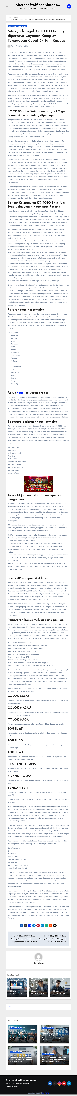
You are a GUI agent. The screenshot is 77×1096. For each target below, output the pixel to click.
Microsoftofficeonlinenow (37, 5)
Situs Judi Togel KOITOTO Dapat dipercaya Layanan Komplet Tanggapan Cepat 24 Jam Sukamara (24, 939)
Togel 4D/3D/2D (16, 1028)
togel (21, 392)
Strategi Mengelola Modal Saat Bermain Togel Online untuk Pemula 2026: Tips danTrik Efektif (38, 983)
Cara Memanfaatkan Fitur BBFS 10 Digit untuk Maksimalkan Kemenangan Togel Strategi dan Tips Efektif (53, 1036)
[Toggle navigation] (7, 6)
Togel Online (22, 26)
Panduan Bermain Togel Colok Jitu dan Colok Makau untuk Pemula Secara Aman (54, 1059)
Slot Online (12, 26)
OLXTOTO (45, 1093)
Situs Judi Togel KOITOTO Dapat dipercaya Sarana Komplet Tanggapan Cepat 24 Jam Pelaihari (52, 939)
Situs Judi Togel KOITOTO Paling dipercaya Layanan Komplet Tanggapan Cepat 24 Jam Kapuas (36, 36)
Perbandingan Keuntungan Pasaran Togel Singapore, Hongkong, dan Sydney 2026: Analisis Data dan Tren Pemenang (22, 1036)
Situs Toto (10, 1006)
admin (16, 46)
